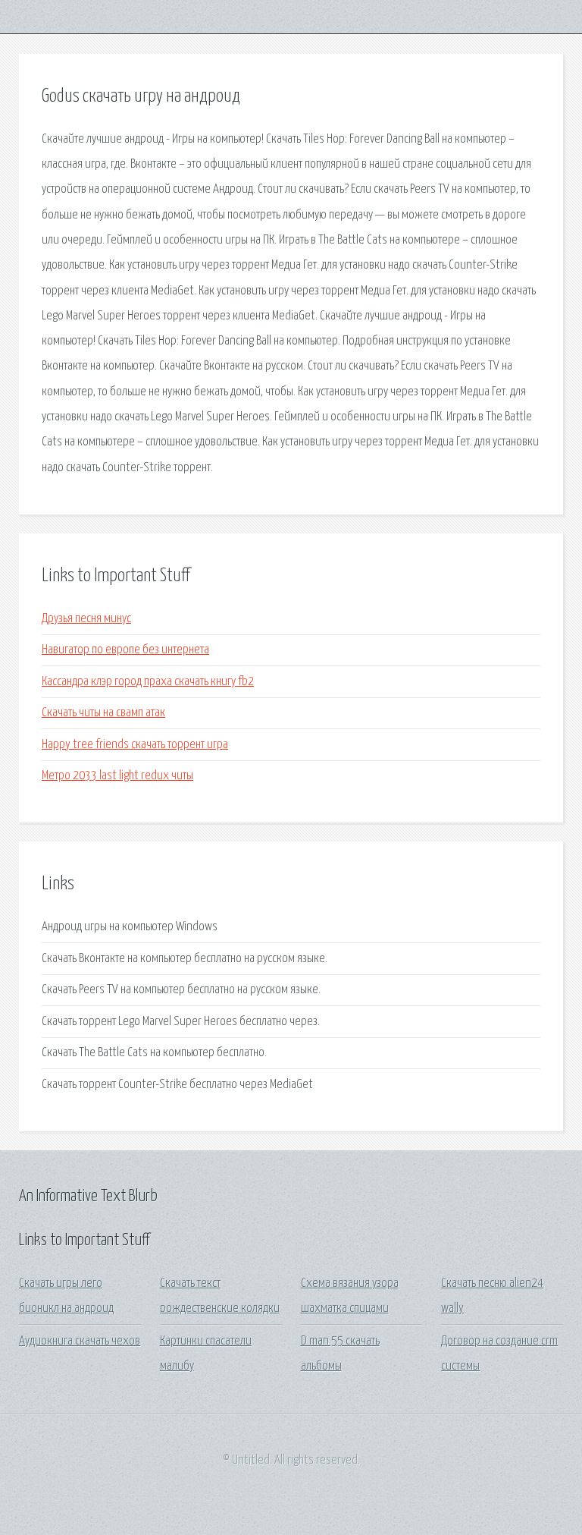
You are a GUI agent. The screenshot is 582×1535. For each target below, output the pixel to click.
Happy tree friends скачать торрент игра (135, 744)
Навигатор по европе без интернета (125, 649)
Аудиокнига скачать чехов (79, 1341)
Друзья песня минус (86, 618)
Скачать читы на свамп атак (103, 712)
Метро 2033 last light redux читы (117, 775)
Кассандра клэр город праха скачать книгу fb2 (148, 681)
